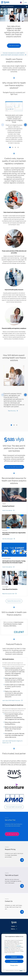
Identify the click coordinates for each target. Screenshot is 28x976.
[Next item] (25, 124)
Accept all (14, 957)
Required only (14, 961)
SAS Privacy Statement (10, 970)
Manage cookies (14, 965)
